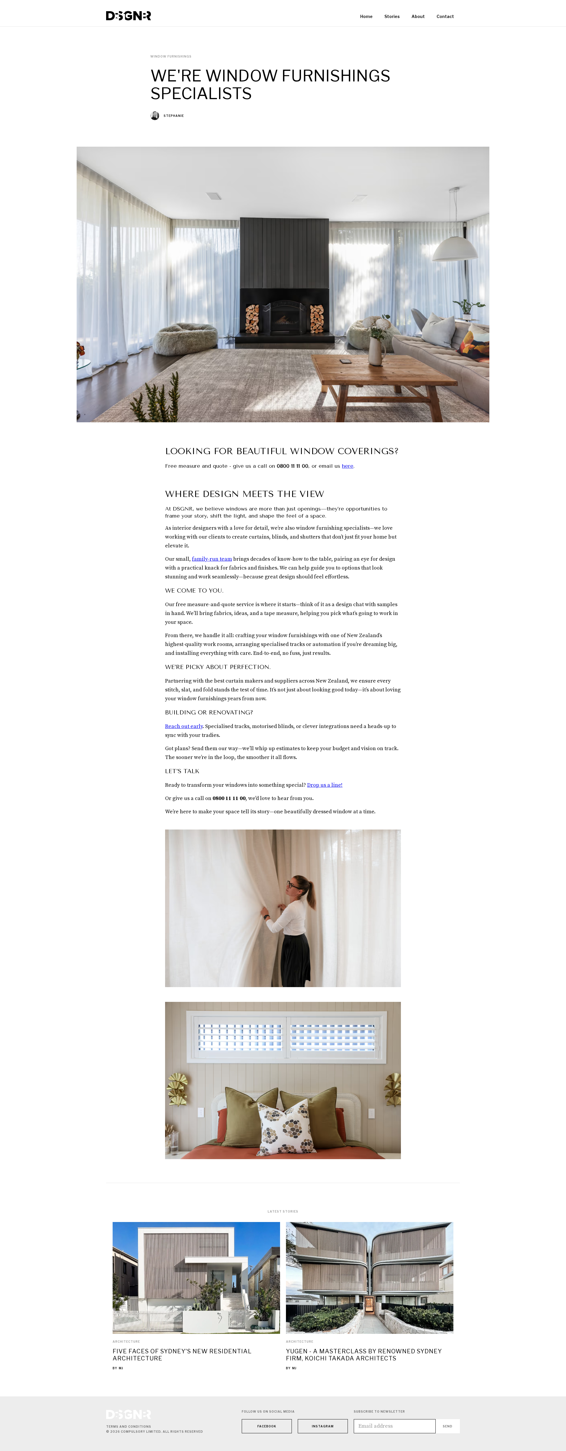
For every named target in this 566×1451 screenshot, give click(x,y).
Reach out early (184, 726)
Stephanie (174, 115)
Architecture (126, 1341)
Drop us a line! (325, 785)
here (347, 466)
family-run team (212, 559)
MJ (121, 1368)
